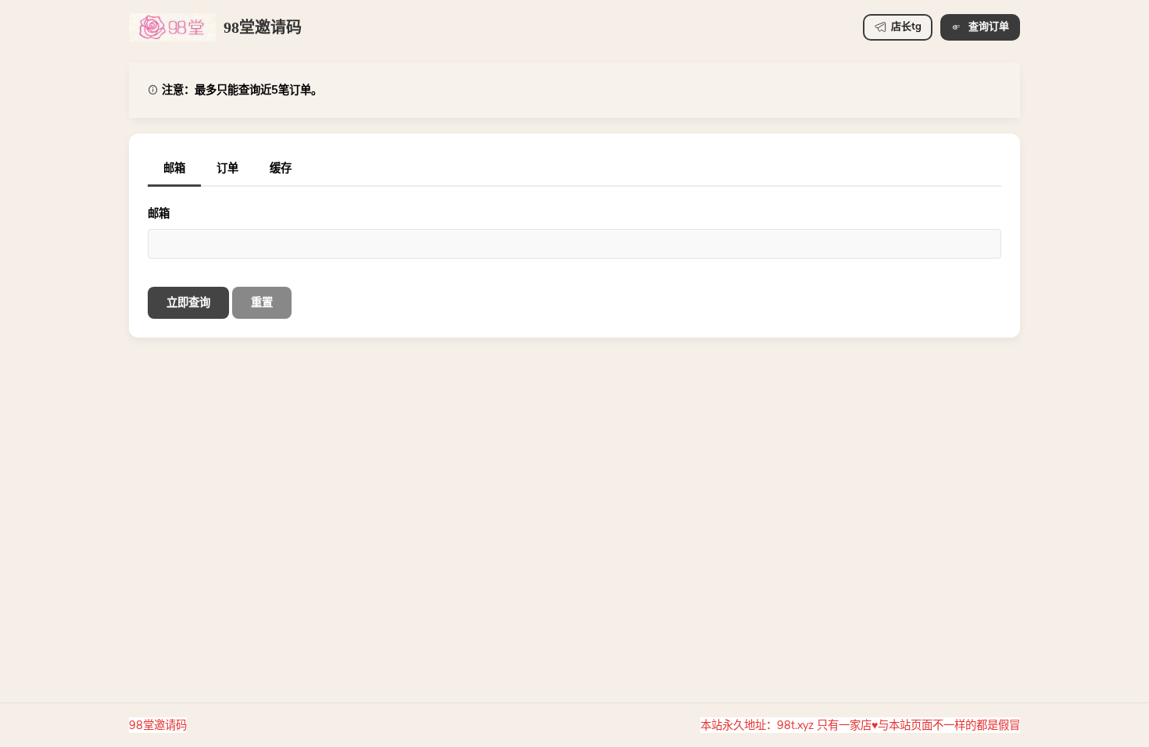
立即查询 (188, 302)
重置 (262, 302)
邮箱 (159, 213)
